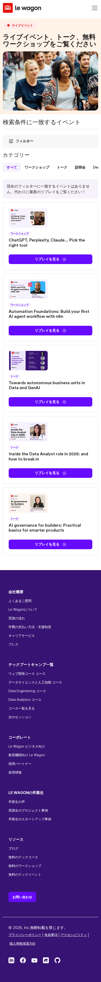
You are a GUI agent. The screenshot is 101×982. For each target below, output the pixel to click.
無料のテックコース (23, 857)
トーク (62, 167)
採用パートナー (19, 764)
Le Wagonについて (22, 609)
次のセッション (19, 717)
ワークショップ (37, 167)
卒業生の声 (16, 802)
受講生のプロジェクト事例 (28, 810)
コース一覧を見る (21, 708)
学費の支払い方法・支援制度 (29, 627)
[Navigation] (94, 8)
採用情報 (15, 772)
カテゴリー (16, 155)
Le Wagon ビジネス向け (26, 746)
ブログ (13, 848)
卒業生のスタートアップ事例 (29, 819)
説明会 (80, 167)
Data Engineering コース (27, 691)
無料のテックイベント (24, 874)
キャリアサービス (21, 635)
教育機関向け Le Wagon (26, 755)
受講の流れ (16, 618)
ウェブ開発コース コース (27, 673)
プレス (13, 644)
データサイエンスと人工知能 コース (35, 682)
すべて (12, 167)
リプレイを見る (47, 259)
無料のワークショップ (24, 866)
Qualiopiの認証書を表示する (29, 944)
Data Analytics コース (24, 700)
